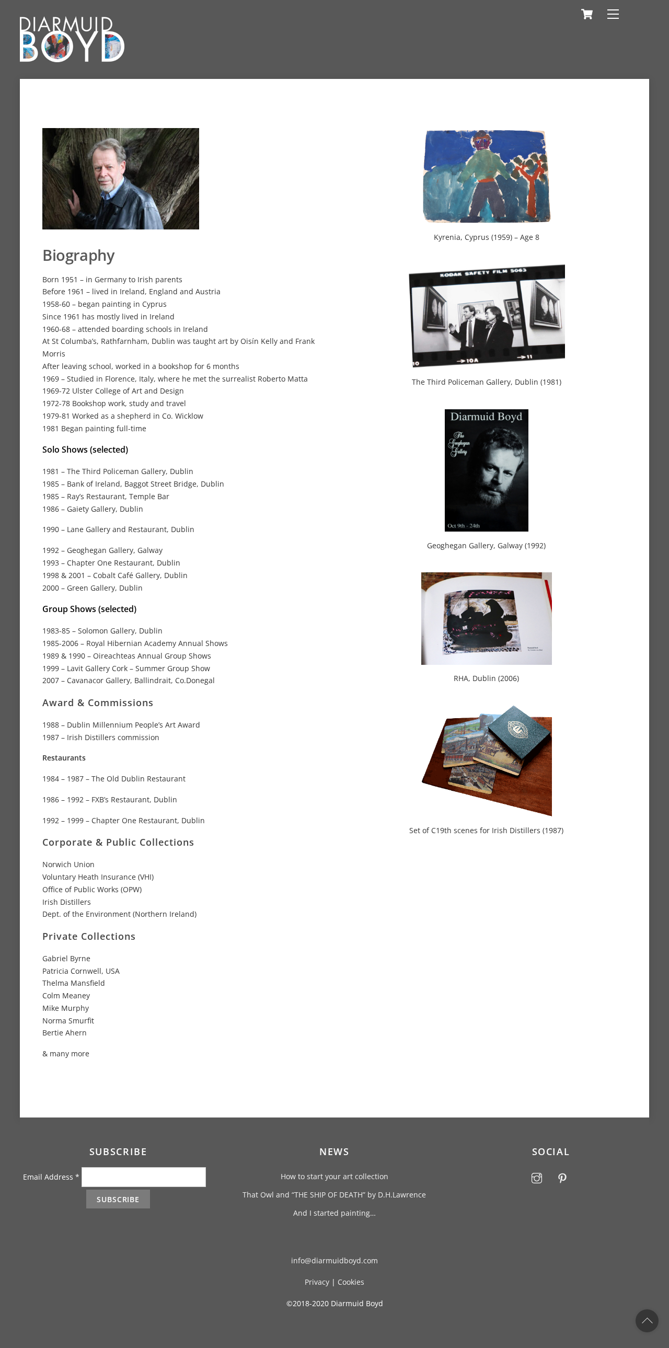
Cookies (351, 1282)
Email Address (51, 1177)
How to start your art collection (334, 1176)
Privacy (317, 1282)
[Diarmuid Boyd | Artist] (72, 58)
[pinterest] (562, 1177)
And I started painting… (334, 1213)
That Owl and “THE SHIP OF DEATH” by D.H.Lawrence (334, 1195)
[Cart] (586, 14)
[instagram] (536, 1177)
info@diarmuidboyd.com (334, 1260)
